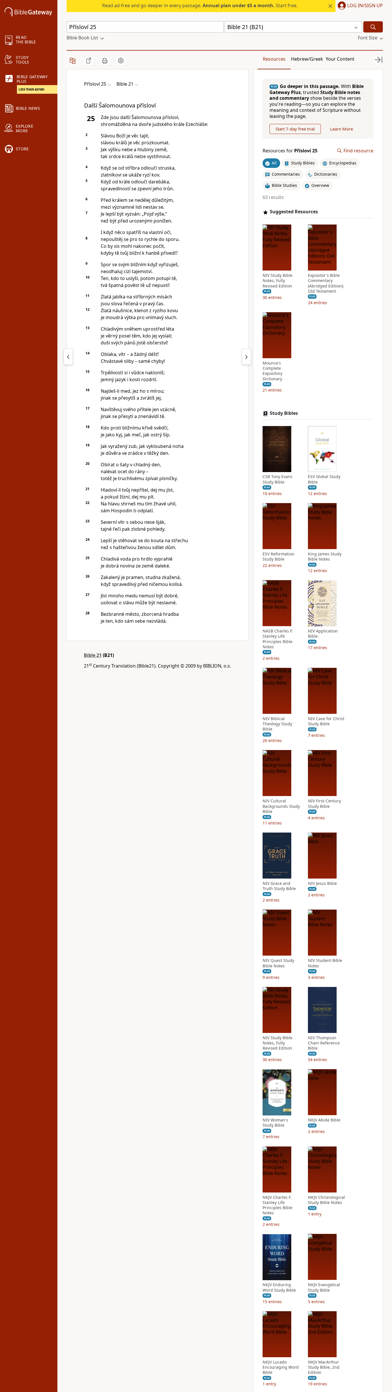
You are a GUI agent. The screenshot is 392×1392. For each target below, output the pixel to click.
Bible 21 (93, 655)
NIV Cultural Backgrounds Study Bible (281, 806)
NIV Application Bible (323, 634)
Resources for (290, 151)
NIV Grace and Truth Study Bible (279, 886)
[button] (359, 6)
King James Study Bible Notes (324, 556)
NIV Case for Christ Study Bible (326, 721)
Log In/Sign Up (365, 6)
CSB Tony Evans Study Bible (277, 479)
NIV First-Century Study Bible (324, 804)
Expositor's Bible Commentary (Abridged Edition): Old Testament (326, 283)
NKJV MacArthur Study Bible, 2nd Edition (323, 1367)
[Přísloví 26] (246, 357)
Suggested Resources (294, 212)
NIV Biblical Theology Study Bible (277, 724)
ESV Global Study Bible (324, 479)
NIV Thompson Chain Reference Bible (324, 1043)
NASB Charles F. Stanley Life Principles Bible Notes (278, 639)
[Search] (373, 26)
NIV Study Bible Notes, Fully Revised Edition (277, 281)
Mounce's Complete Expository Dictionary (272, 371)
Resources (274, 59)
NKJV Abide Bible (324, 1120)
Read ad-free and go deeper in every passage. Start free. (200, 5)
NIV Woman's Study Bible (275, 1123)
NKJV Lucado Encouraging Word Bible (281, 1367)
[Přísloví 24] (68, 357)
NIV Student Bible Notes (325, 963)
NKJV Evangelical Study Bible (324, 1287)
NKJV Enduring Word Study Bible (279, 1287)
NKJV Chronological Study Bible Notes (326, 1200)
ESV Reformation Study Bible (278, 556)
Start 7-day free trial (295, 129)
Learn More (341, 129)
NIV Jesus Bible (322, 883)
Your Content (340, 59)
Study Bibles (284, 413)
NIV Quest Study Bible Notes (278, 963)
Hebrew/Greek (307, 59)
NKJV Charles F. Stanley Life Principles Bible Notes (277, 1205)
